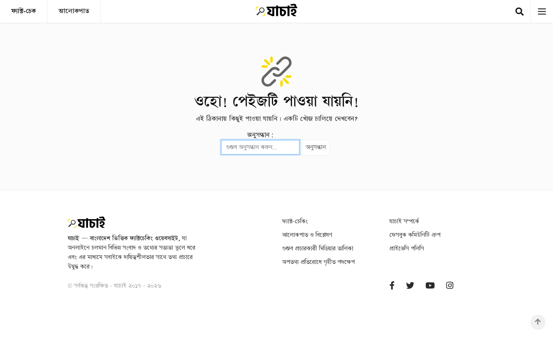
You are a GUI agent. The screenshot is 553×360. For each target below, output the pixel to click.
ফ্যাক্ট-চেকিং (295, 221)
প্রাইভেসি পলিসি (406, 248)
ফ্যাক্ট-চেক (23, 11)
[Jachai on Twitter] (410, 286)
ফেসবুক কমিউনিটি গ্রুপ (415, 235)
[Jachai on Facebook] (392, 286)
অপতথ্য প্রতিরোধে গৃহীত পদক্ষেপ (318, 262)
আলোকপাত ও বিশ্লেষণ (307, 235)
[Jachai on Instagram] (449, 286)
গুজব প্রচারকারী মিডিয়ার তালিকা (317, 248)
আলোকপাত (74, 11)
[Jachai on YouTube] (430, 286)
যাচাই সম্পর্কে (404, 221)
